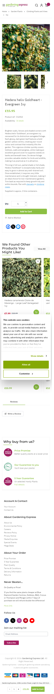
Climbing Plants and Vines (37, 11)
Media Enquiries (11, 539)
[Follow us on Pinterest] (25, 620)
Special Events (10, 542)
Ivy (7, 15)
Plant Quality (9, 565)
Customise (24, 373)
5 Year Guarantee (11, 562)
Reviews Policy (10, 532)
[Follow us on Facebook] (6, 620)
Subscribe (11, 643)
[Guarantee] (8, 481)
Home (4, 11)
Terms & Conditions (12, 568)
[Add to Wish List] (38, 261)
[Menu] (3, 5)
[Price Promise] (8, 452)
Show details (37, 356)
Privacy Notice (10, 536)
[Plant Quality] (8, 467)
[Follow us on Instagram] (19, 620)
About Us (8, 522)
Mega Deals (9, 545)
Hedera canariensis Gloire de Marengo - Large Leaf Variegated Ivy (21, 303)
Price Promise (10, 558)
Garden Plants (16, 11)
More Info (8, 606)
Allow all (26, 364)
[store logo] (17, 5)
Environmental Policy (13, 526)
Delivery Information (13, 571)
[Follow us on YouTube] (31, 620)
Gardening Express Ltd (33, 658)
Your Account (10, 506)
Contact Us (8, 510)
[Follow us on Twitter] (12, 620)
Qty (6, 203)
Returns (7, 575)
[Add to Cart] (36, 312)
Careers (7, 529)
